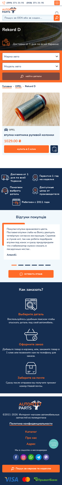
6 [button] (48, 265)
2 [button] (20, 265)
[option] (31, 109)
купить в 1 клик (26, 149)
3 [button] (27, 265)
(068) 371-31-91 (35, 3)
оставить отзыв (33, 274)
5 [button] (41, 265)
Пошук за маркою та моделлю (33, 468)
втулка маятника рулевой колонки (29, 134)
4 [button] (34, 265)
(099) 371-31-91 (15, 3)
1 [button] (14, 265)
